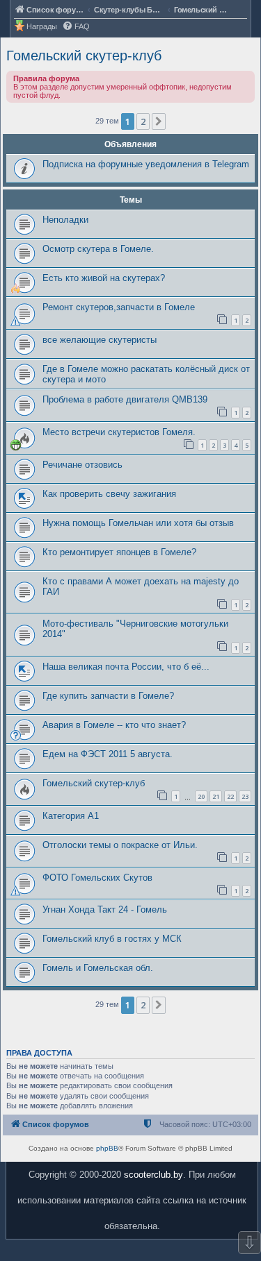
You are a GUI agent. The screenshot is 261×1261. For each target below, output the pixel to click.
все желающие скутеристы (99, 340)
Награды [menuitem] (41, 26)
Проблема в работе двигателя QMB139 (124, 399)
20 (201, 796)
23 (245, 796)
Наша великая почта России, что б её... (125, 666)
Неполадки (65, 219)
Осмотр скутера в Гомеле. (98, 249)
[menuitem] (76, 27)
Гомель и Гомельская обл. (97, 968)
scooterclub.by (153, 1174)
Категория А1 (70, 816)
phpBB (107, 1148)
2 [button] (143, 121)
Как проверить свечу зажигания (109, 494)
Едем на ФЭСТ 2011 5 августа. (107, 754)
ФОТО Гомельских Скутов (97, 877)
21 (215, 796)
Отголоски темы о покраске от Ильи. (120, 845)
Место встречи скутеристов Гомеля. (119, 432)
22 (230, 796)
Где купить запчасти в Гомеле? (108, 696)
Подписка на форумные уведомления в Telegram (145, 164)
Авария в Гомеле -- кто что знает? (114, 725)
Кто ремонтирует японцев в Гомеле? (119, 552)
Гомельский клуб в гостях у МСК (112, 938)
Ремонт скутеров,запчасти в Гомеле (118, 307)
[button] (159, 121)
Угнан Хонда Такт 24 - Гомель (104, 909)
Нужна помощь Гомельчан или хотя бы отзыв (138, 523)
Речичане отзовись (82, 464)
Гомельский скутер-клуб (83, 55)
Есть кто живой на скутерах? (103, 278)
